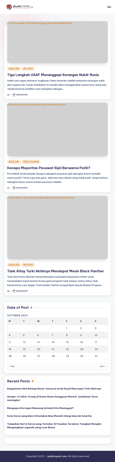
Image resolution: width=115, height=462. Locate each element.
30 (81, 356)
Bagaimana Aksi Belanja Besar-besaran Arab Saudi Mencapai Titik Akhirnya (54, 388)
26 (24, 356)
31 (96, 356)
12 (24, 342)
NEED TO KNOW (31, 162)
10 (96, 335)
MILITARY (28, 69)
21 (53, 349)
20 (38, 349)
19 (24, 349)
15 (67, 342)
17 (96, 342)
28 (53, 356)
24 (96, 349)
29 (67, 356)
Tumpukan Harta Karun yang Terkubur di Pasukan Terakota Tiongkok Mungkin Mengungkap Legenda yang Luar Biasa (54, 425)
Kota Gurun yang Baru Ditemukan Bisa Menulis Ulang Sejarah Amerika (49, 415)
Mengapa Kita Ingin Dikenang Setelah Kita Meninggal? (40, 408)
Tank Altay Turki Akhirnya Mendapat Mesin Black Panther (55, 271)
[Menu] (109, 7)
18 (10, 349)
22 (67, 349)
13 (38, 342)
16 (81, 342)
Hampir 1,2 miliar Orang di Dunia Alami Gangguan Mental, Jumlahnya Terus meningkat (52, 398)
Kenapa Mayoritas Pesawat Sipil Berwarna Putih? (48, 168)
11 (10, 342)
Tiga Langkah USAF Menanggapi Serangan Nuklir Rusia (53, 75)
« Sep (12, 366)
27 (38, 356)
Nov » (103, 366)
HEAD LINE (14, 69)
